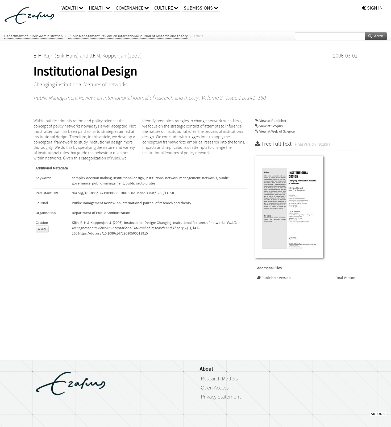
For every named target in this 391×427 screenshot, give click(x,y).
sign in (374, 8)
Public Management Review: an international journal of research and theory (128, 36)
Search (377, 36)
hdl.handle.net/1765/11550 (152, 193)
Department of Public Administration (33, 36)
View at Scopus (271, 126)
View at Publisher (272, 121)
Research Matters (219, 379)
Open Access (214, 388)
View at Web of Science (277, 131)
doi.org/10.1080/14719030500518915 (101, 193)
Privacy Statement (221, 397)
